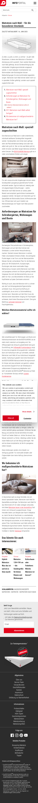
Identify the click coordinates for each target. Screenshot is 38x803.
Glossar (10, 15)
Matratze (14, 592)
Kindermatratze (19, 748)
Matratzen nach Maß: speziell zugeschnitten (16, 91)
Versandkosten (19, 685)
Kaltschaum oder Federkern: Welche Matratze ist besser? (30, 567)
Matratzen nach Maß (28, 592)
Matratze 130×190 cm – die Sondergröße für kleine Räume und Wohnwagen (18, 568)
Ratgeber (5, 556)
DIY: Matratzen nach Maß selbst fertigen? (17, 111)
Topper (19, 755)
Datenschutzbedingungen (23, 617)
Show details (27, 412)
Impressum (19, 692)
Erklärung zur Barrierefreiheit (19, 697)
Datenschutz (19, 695)
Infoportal (4, 15)
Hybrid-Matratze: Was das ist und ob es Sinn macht (6, 565)
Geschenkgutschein (19, 716)
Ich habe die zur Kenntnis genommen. (18, 618)
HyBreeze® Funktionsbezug (22, 347)
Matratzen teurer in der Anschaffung (20, 507)
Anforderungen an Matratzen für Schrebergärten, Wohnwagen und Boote (17, 99)
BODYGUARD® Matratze (22, 152)
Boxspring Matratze (19, 745)
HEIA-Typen (19, 714)
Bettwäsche (19, 753)
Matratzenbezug (19, 721)
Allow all (11, 418)
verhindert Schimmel (15, 302)
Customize (27, 418)
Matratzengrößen (19, 724)
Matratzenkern (19, 719)
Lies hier (20, 789)
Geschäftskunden (19, 687)
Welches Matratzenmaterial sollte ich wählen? (17, 106)
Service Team (19, 682)
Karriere (19, 690)
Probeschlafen (19, 708)
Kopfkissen (19, 750)
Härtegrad (18, 531)
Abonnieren (19, 631)
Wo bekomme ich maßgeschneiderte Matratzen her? (18, 118)
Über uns (19, 680)
